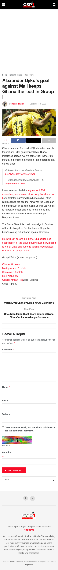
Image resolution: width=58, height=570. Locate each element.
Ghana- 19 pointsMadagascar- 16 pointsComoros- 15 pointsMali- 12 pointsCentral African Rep (14, 271)
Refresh (6, 445)
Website (6, 413)
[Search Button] (54, 4)
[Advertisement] (29, 39)
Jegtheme (29, 564)
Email (6, 400)
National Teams (16, 74)
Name (6, 386)
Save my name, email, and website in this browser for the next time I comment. (30, 429)
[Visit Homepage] (29, 4)
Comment (8, 349)
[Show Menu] (3, 4)
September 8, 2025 (38, 103)
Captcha (6, 452)
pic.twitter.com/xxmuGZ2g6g (20, 174)
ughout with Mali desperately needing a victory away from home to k (28, 194)
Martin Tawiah (17, 103)
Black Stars (29, 74)
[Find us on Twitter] (32, 498)
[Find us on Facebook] (25, 498)
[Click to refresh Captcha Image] (17, 440)
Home (4, 74)
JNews (12, 561)
